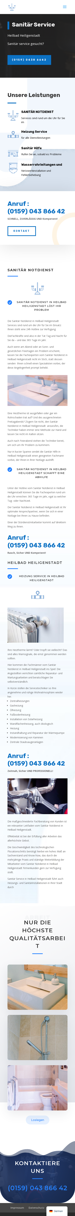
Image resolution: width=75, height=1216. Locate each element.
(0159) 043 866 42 (37, 1188)
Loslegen (37, 1120)
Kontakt (21, 231)
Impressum (17, 1207)
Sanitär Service (33, 25)
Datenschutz (36, 1207)
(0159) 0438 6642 (29, 59)
